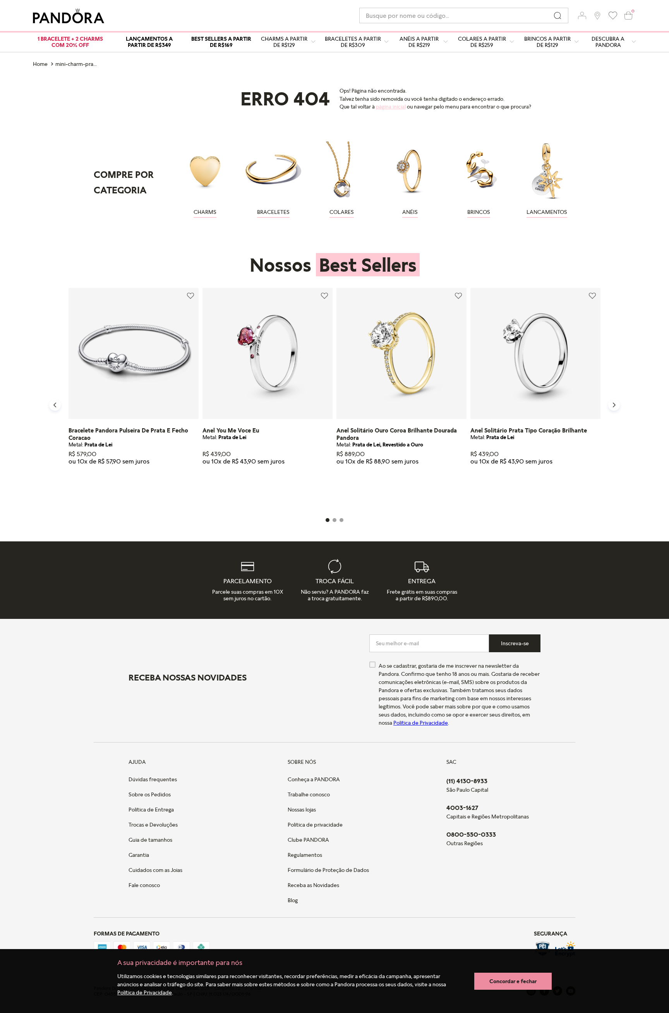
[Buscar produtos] (557, 15)
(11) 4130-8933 (466, 781)
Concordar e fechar (513, 981)
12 (209, 489)
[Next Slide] (614, 405)
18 (106, 489)
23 (167, 489)
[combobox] (463, 15)
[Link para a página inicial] (41, 64)
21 (152, 489)
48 (301, 489)
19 (121, 489)
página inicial (391, 106)
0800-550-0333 (471, 834)
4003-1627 (462, 807)
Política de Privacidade (144, 992)
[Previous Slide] (55, 405)
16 (75, 489)
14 (224, 489)
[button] (582, 15)
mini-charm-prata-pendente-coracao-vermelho (77, 63)
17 (90, 489)
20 (137, 489)
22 (286, 489)
